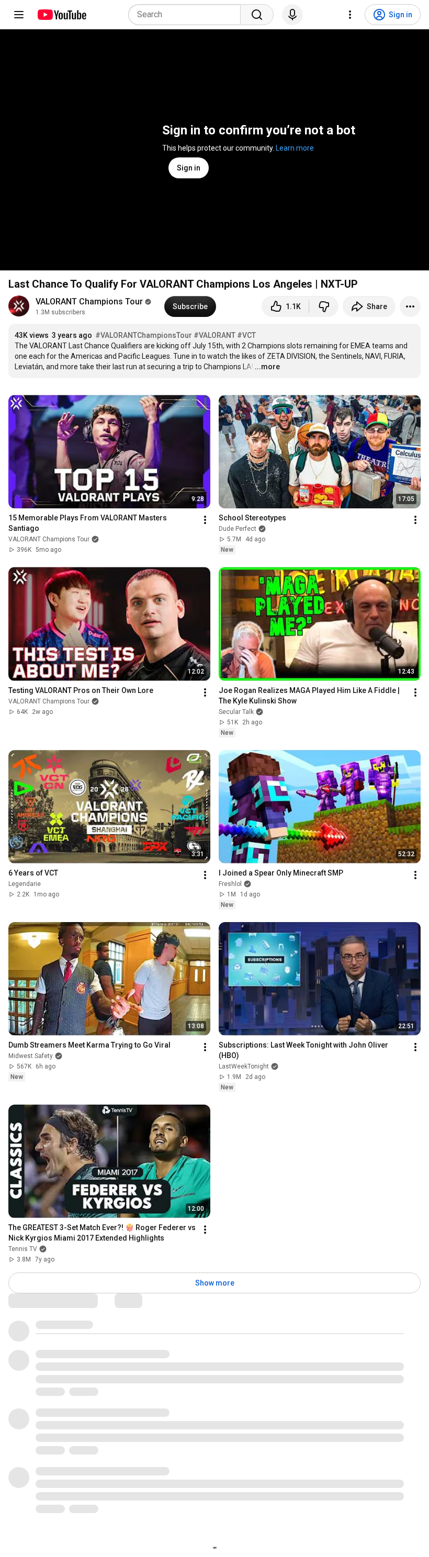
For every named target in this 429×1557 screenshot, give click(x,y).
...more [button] (267, 366)
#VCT (246, 335)
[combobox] (187, 14)
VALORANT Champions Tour (89, 301)
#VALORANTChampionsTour (143, 335)
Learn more (295, 148)
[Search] (257, 14)
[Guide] (19, 14)
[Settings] (350, 14)
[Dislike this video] (323, 306)
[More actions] (410, 306)
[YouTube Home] (61, 14)
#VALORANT (214, 335)
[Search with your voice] (292, 14)
